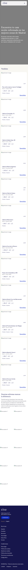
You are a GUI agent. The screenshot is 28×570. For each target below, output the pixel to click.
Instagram (9, 566)
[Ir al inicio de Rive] (5, 3)
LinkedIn (3, 566)
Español (3, 521)
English (7, 521)
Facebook (15, 566)
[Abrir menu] (24, 3)
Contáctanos (5, 517)
